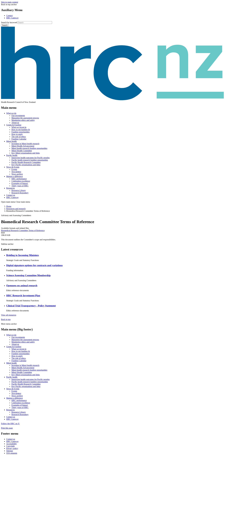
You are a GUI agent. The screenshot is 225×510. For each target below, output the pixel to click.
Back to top (6, 319)
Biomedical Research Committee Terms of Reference (23, 230)
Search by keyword (9, 22)
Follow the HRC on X (10, 423)
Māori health (11, 141)
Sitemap (9, 451)
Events (14, 169)
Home (8, 206)
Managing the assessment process (25, 118)
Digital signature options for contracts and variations (34, 265)
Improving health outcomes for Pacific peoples (30, 158)
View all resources (8, 315)
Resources (10, 188)
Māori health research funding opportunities (29, 148)
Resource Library (18, 190)
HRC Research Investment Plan (23, 295)
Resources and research (16, 209)
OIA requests (11, 453)
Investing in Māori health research (25, 144)
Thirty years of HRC (20, 186)
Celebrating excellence (20, 181)
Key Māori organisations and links (25, 153)
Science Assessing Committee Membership (28, 275)
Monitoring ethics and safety (23, 120)
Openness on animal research (21, 285)
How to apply (17, 134)
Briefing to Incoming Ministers (22, 255)
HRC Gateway (12, 18)
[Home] (112, 100)
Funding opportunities (20, 132)
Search (4, 25)
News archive (17, 174)
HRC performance (19, 179)
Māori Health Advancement (22, 146)
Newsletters (16, 172)
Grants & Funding (13, 125)
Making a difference (14, 176)
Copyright (10, 446)
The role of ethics (18, 136)
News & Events (12, 167)
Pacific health (11, 155)
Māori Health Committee (21, 151)
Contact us (10, 195)
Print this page (7, 428)
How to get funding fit (20, 129)
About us (15, 122)
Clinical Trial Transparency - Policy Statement (31, 305)
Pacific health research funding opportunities (29, 160)
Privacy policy (12, 448)
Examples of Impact (19, 183)
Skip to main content (9, 2)
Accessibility (11, 444)
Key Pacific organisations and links (25, 165)
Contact (9, 15)
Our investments (18, 115)
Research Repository (20, 193)
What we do (11, 113)
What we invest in (18, 127)
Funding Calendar (18, 139)
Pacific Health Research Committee (26, 162)
